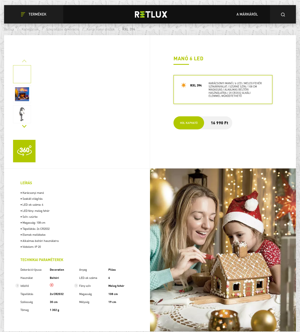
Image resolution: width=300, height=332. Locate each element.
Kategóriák (30, 29)
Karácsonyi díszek (101, 29)
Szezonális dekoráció (62, 29)
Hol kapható (189, 122)
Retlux (9, 29)
